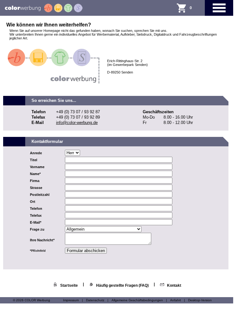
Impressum (71, 300)
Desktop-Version (200, 300)
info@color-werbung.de (77, 122)
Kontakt (174, 285)
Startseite (69, 285)
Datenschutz (95, 300)
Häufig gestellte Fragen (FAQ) (122, 285)
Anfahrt (175, 300)
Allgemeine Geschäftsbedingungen (137, 300)
